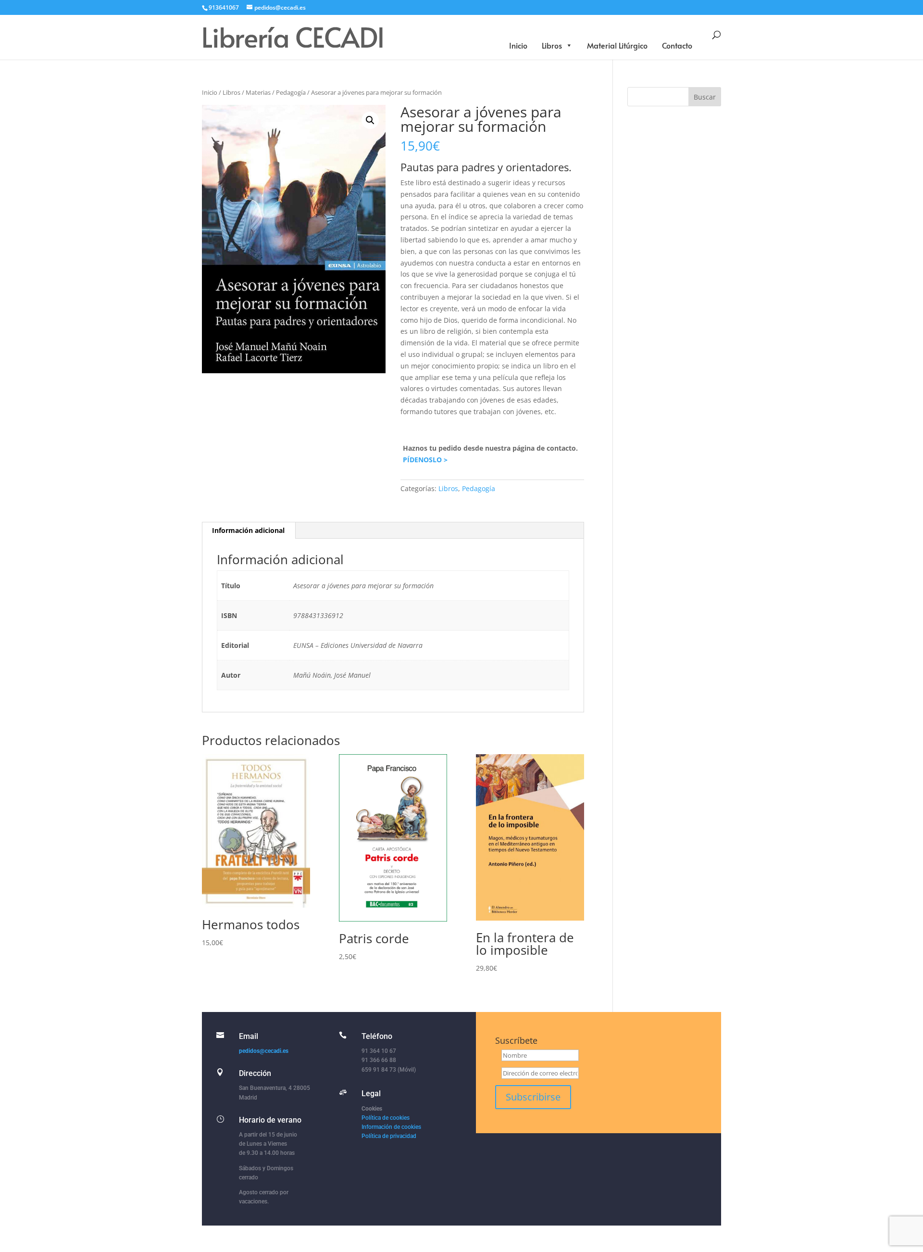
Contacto (677, 45)
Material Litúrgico (617, 45)
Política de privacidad (389, 1136)
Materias (258, 92)
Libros (552, 45)
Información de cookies (391, 1127)
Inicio (518, 45)
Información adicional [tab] (248, 530)
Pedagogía (291, 92)
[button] (370, 120)
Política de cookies (386, 1117)
